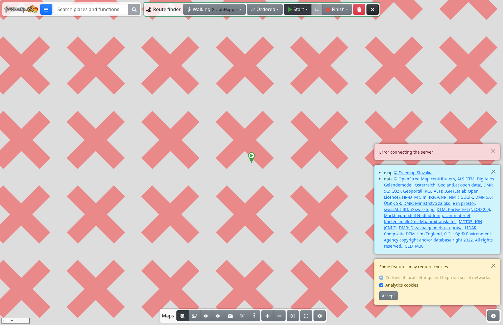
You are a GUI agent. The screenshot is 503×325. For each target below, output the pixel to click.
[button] (251, 158)
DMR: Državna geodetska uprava (431, 227)
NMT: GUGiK (461, 197)
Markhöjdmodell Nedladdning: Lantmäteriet (427, 215)
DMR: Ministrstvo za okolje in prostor (439, 203)
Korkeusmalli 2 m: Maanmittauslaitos (420, 221)
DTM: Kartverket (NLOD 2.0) (463, 209)
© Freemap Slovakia (413, 172)
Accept (388, 296)
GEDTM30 (414, 246)
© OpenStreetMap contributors (424, 179)
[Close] (493, 151)
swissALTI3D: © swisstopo (409, 209)
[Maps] (254, 315)
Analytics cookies (401, 285)
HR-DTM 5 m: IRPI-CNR (424, 197)
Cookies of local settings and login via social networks (437, 277)
